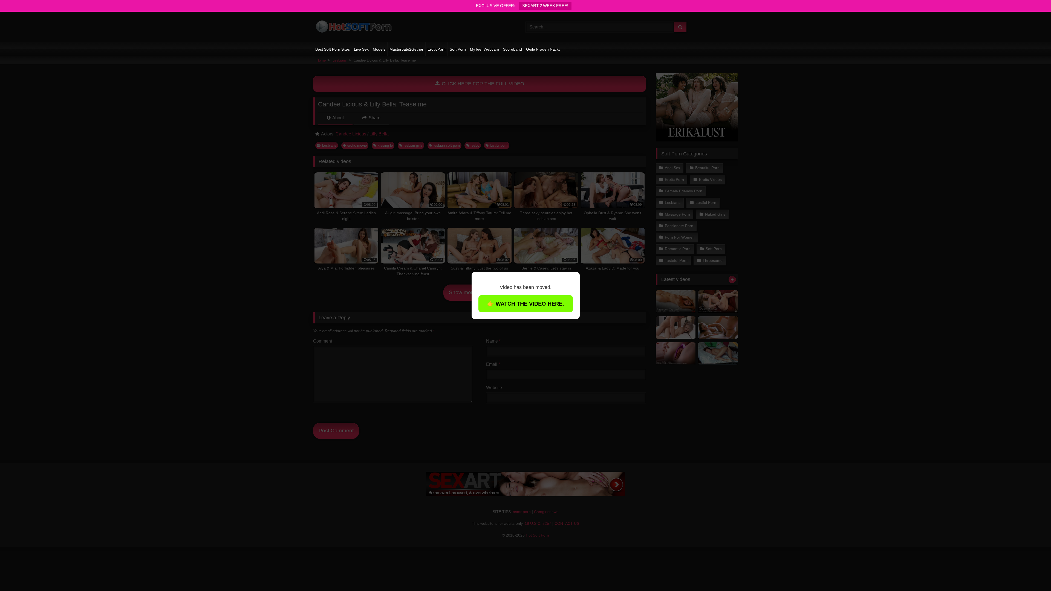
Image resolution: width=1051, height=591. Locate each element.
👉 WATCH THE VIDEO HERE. (525, 304)
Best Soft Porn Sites (332, 49)
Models (379, 49)
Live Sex (361, 49)
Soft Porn (458, 49)
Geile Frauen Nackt (543, 49)
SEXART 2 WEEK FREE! (545, 5)
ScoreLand (512, 49)
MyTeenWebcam (484, 49)
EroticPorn (437, 49)
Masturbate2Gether (406, 49)
